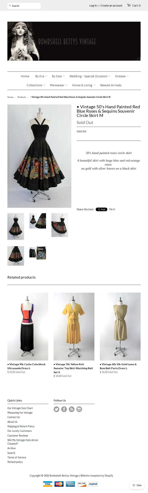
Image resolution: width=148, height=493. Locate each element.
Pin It (112, 209)
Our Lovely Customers (19, 430)
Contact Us (13, 417)
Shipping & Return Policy (20, 426)
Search (11, 452)
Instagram (79, 409)
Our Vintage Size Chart (20, 408)
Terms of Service (16, 457)
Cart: (136, 5)
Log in (93, 5)
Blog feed (72, 409)
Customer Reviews (17, 435)
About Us (12, 421)
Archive (11, 448)
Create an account (111, 5)
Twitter (56, 409)
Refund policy (15, 462)
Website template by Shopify (96, 475)
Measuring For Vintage (19, 412)
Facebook (64, 409)
